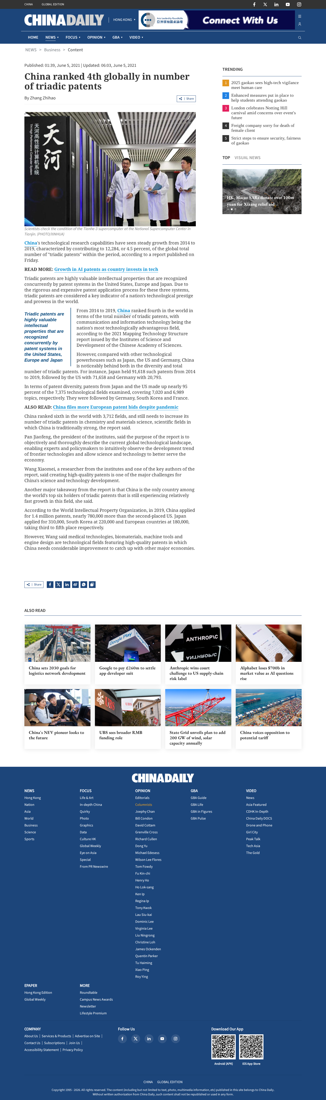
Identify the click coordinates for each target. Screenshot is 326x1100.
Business (52, 50)
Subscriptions (54, 1043)
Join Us (74, 1043)
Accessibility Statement (41, 1049)
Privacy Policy (73, 1049)
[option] (262, 191)
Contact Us (32, 1043)
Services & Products (56, 1036)
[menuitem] (122, 20)
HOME (33, 37)
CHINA (28, 4)
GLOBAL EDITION (53, 4)
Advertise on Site (87, 1036)
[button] (228, 209)
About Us (31, 1036)
